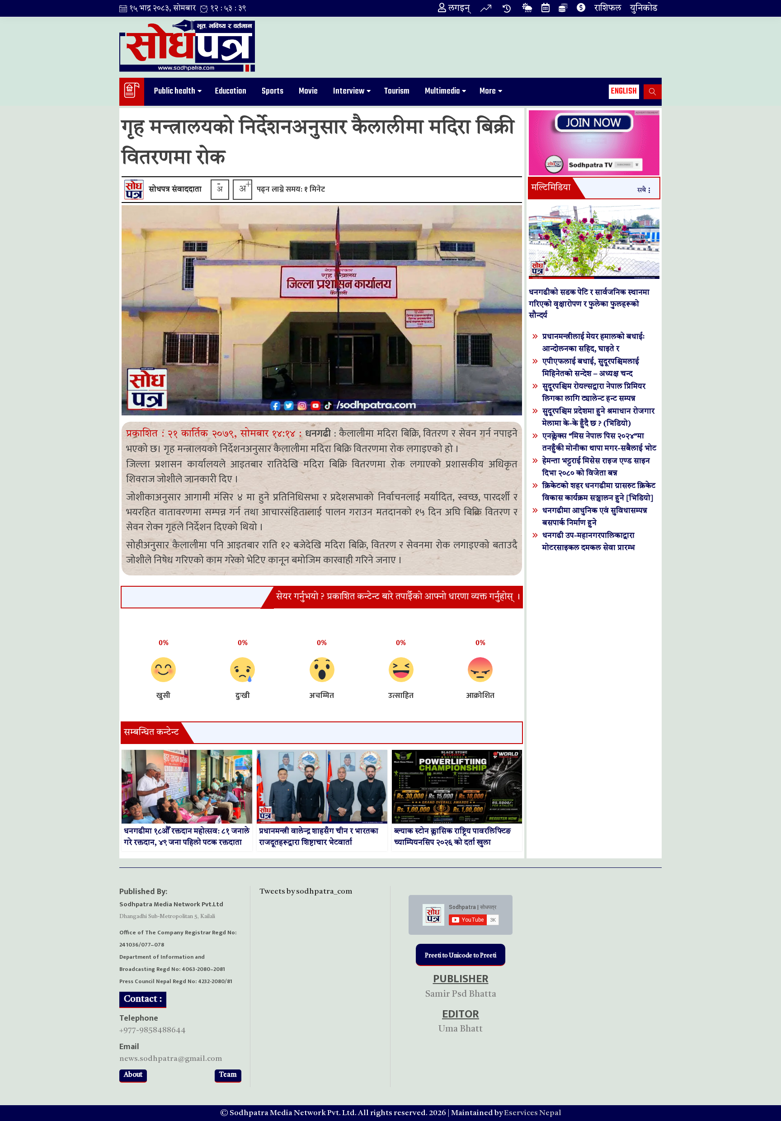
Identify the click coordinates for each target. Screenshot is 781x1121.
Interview (348, 91)
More (488, 91)
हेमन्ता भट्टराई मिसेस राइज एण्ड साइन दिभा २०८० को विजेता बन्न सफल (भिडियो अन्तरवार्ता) (596, 473)
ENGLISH (624, 91)
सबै (641, 190)
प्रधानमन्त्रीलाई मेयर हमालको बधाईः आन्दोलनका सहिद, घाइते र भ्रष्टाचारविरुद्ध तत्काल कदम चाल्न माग (597, 349)
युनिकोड (643, 8)
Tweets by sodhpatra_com (305, 891)
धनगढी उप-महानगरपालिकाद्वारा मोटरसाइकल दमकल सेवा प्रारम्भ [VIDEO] (588, 548)
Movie (308, 91)
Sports (272, 91)
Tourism (396, 91)
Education (230, 91)
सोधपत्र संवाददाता (175, 189)
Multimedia (442, 91)
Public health (174, 91)
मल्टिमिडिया (550, 188)
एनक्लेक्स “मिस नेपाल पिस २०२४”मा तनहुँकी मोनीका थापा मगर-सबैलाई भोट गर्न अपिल (599, 449)
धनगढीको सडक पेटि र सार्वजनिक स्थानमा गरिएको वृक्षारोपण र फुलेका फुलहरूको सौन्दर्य (589, 304)
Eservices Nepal (532, 1113)
